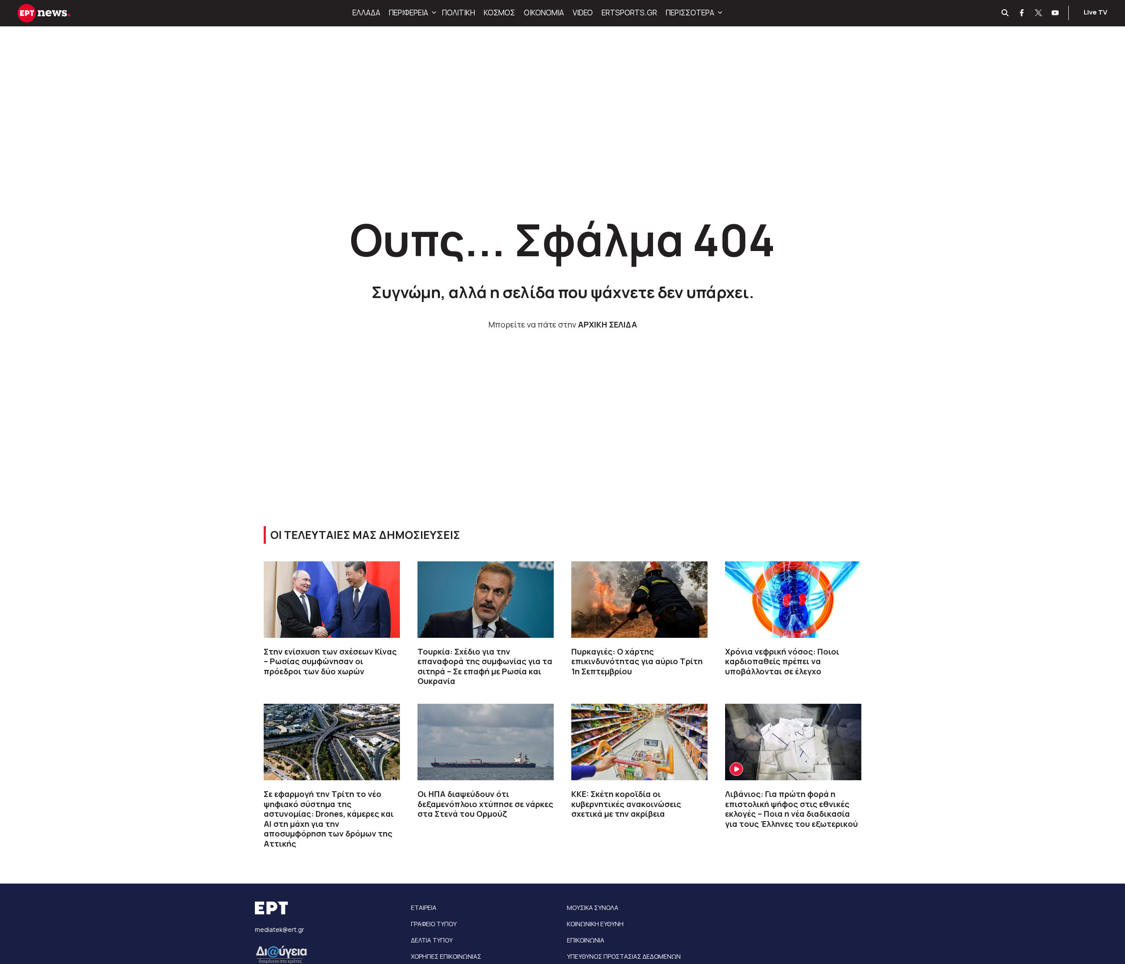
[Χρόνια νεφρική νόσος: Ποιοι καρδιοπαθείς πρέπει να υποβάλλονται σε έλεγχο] (793, 599)
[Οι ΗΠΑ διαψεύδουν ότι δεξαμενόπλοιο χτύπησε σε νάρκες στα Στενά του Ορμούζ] (485, 742)
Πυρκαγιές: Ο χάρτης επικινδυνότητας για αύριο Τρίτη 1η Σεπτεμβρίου (637, 661)
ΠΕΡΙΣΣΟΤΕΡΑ (690, 12)
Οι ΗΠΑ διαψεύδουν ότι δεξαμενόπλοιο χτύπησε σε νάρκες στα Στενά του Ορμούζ (485, 804)
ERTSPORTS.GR (629, 12)
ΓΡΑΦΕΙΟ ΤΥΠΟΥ (434, 924)
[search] (1005, 13)
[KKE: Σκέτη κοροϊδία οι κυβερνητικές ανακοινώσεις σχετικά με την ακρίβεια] (639, 742)
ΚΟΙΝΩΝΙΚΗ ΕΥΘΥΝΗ (595, 924)
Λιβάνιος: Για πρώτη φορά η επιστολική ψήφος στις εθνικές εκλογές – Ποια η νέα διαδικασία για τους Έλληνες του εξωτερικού (791, 809)
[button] (433, 12)
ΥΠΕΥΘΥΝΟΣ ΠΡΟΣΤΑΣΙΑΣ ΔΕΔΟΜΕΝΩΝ (624, 956)
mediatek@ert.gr (279, 929)
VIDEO (583, 12)
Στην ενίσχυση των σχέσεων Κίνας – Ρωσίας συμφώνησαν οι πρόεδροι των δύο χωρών (330, 661)
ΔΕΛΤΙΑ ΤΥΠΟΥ (432, 940)
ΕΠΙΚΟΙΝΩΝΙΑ (585, 940)
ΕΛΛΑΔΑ (366, 12)
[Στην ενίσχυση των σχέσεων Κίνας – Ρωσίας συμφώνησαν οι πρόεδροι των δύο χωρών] (332, 599)
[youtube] (1056, 13)
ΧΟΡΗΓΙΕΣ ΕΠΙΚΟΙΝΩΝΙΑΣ (446, 956)
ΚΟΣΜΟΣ (499, 12)
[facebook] (1022, 13)
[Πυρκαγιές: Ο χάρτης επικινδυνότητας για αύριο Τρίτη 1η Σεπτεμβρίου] (639, 599)
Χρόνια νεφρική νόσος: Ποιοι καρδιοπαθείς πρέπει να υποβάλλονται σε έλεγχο (782, 661)
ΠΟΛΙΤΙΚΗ (458, 12)
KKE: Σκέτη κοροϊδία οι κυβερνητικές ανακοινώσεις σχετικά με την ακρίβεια (626, 804)
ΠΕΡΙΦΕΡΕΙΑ (408, 12)
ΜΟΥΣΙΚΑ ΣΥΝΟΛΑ (592, 907)
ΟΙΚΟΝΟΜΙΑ (544, 12)
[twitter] (1039, 13)
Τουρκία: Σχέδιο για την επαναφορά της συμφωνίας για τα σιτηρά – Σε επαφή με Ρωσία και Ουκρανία (484, 666)
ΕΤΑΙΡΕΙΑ (423, 907)
